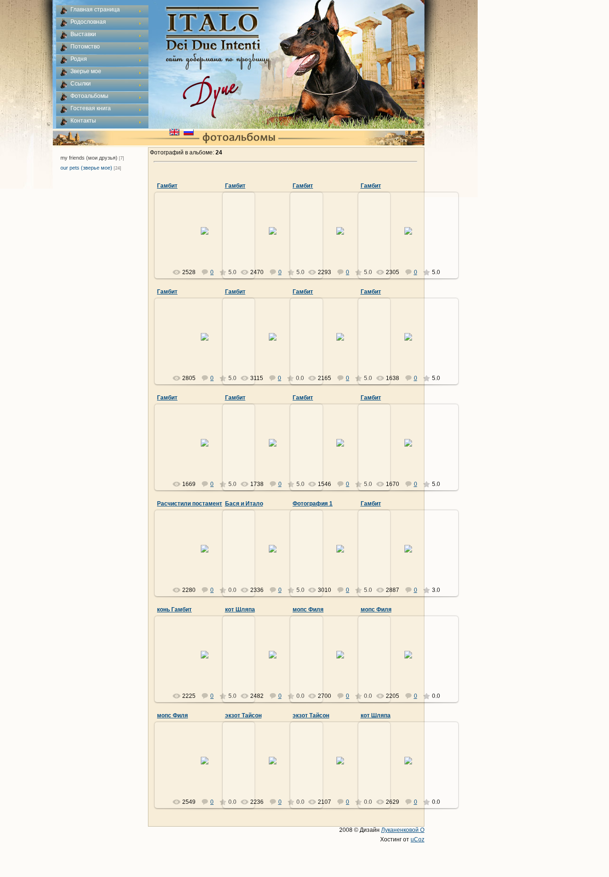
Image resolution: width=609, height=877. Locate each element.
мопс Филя (308, 609)
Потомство (85, 46)
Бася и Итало (244, 503)
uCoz (417, 839)
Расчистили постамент (189, 503)
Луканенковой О (402, 830)
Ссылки (80, 83)
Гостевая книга (90, 108)
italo (209, 238)
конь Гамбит (174, 609)
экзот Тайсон (243, 715)
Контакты (83, 120)
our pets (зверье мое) (86, 168)
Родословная (88, 22)
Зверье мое (85, 71)
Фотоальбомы (89, 96)
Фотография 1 (313, 503)
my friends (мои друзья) (89, 158)
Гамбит (167, 185)
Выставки (83, 34)
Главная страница (95, 9)
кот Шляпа (240, 609)
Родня (78, 59)
